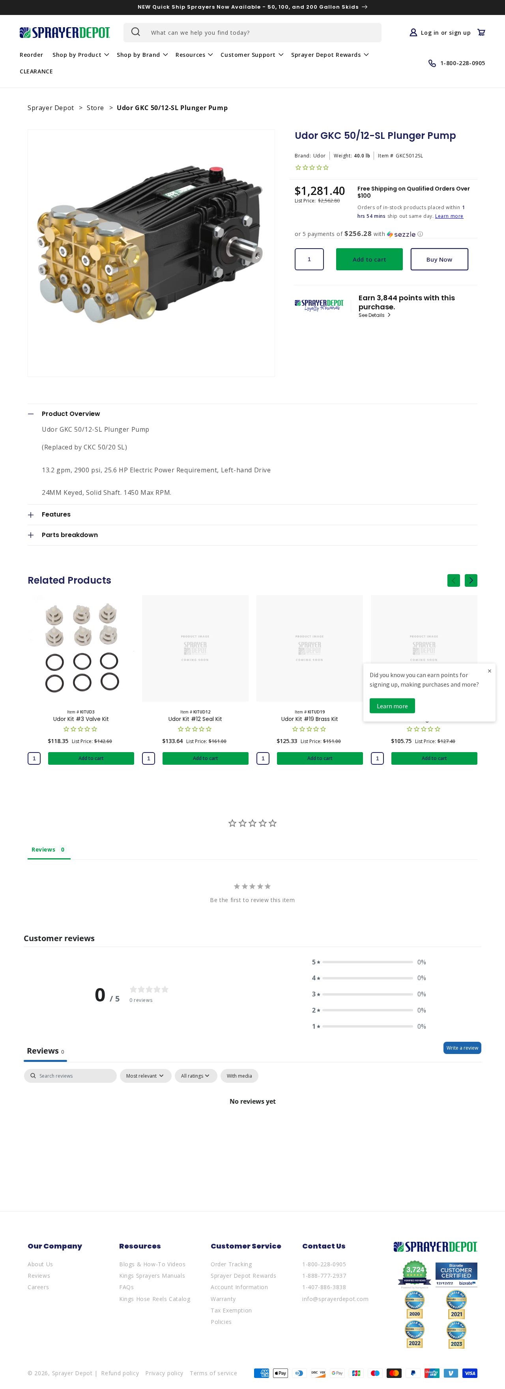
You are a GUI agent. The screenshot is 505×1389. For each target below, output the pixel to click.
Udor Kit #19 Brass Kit (309, 719)
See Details (372, 315)
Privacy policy (164, 1373)
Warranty (223, 1299)
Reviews (39, 1275)
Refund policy (120, 1373)
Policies (221, 1321)
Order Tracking (231, 1264)
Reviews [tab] (43, 849)
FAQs (126, 1287)
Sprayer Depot (52, 107)
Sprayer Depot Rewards (244, 1275)
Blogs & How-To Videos (152, 1264)
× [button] (490, 671)
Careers (38, 1287)
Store (96, 107)
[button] (80, 54)
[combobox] (252, 32)
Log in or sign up (446, 32)
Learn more (449, 216)
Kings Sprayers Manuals (152, 1275)
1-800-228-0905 (324, 1264)
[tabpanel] (252, 1128)
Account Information (239, 1287)
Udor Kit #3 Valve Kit (81, 719)
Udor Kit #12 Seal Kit (195, 719)
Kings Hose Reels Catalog (154, 1299)
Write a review (462, 1048)
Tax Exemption (231, 1310)
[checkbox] (239, 1076)
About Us (40, 1264)
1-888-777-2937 (324, 1275)
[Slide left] (453, 580)
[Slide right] (471, 580)
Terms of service (213, 1373)
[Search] (134, 31)
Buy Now (439, 259)
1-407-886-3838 (324, 1287)
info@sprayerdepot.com (335, 1299)
